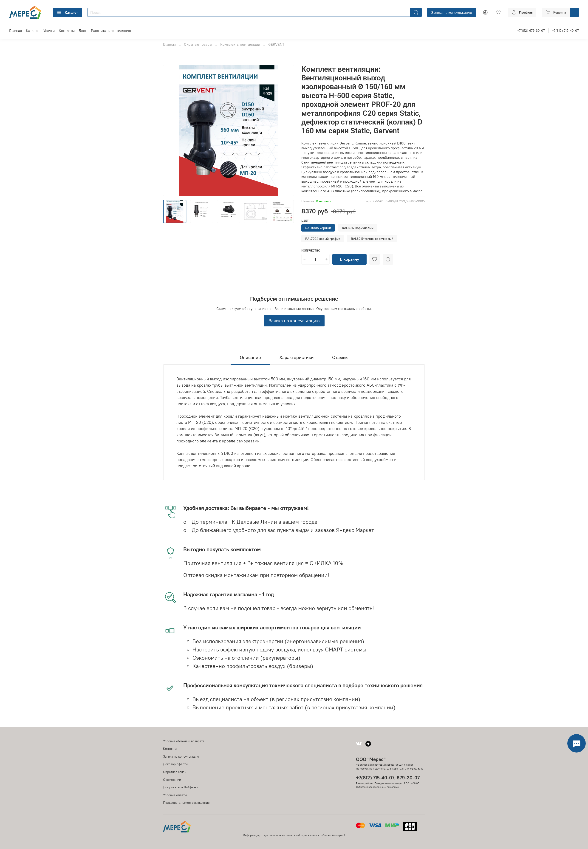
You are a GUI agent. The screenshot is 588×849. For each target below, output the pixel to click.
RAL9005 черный (318, 228)
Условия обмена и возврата (183, 741)
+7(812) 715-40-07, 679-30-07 (388, 778)
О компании (172, 780)
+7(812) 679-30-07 (531, 30)
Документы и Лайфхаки (180, 787)
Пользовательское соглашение (186, 803)
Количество (310, 250)
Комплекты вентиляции (240, 44)
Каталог (71, 12)
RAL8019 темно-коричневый (372, 239)
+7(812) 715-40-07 (565, 30)
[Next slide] (286, 130)
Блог (83, 30)
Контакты (67, 30)
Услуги (49, 30)
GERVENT (276, 44)
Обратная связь (174, 772)
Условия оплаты (175, 795)
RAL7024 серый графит (322, 239)
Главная (15, 30)
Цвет (305, 220)
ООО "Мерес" (370, 759)
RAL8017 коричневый (357, 228)
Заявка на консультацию (451, 12)
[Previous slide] (170, 130)
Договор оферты (175, 764)
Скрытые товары (198, 44)
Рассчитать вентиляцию (111, 30)
